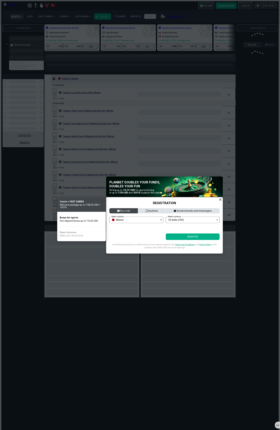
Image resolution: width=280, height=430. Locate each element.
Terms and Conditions (185, 244)
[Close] (220, 199)
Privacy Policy (205, 244)
